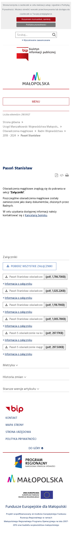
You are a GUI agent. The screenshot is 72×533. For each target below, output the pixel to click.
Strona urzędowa (18, 432)
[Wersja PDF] (56, 176)
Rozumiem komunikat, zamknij (36, 19)
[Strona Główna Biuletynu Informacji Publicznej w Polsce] (14, 409)
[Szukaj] (54, 34)
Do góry (34, 448)
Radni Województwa (50, 131)
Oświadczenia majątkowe (18, 131)
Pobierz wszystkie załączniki (27, 267)
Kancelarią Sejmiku (36, 215)
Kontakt (11, 418)
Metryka (9, 365)
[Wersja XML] (62, 176)
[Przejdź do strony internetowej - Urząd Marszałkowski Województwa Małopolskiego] (36, 79)
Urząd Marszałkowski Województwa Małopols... (31, 127)
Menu (36, 101)
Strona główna (11, 122)
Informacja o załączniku (17, 284)
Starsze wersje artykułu (19, 389)
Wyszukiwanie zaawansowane (36, 40)
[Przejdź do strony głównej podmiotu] (36, 54)
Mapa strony (15, 425)
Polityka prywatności (36, 25)
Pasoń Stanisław (30, 136)
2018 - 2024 (9, 136)
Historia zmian (13, 377)
